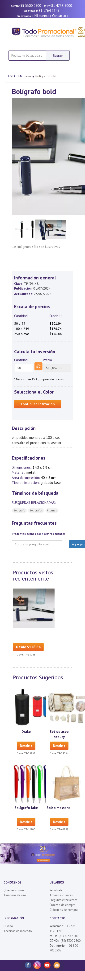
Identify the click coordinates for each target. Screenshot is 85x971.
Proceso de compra (62, 905)
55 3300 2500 (30, 5)
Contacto (59, 15)
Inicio (27, 76)
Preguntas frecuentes (63, 900)
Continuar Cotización (38, 404)
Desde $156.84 (28, 647)
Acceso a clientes (61, 895)
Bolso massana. (59, 807)
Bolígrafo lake (26, 807)
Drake (26, 731)
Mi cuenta (41, 15)
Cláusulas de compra (64, 910)
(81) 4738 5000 (68, 936)
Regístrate (56, 890)
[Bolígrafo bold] (34, 608)
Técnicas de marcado (18, 931)
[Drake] (34, 707)
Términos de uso (15, 895)
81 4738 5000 (61, 5)
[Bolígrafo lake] (34, 783)
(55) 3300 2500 (71, 941)
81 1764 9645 (48, 10)
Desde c (26, 745)
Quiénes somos (14, 890)
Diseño (8, 926)
